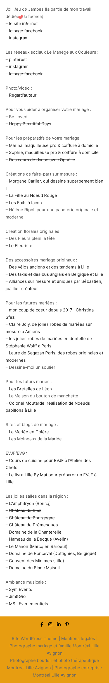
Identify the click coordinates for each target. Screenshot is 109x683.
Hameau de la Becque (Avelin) (38, 539)
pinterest (18, 59)
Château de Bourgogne (32, 517)
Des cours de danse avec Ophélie (42, 159)
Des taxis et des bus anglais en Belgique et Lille (56, 274)
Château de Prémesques (33, 524)
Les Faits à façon (25, 202)
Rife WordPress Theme (35, 638)
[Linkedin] (58, 624)
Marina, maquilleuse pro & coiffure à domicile (53, 145)
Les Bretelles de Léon (30, 388)
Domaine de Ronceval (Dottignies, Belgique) (52, 553)
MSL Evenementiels (28, 603)
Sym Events (20, 589)
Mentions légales (78, 638)
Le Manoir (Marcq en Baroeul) (38, 546)
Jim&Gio (17, 596)
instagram (19, 37)
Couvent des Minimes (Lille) (36, 560)
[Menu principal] (98, 18)
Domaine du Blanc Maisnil (34, 567)
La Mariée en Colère (29, 431)
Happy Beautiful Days (30, 123)
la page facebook (25, 73)
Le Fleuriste (20, 245)
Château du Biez (25, 510)
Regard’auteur (23, 95)
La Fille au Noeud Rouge (33, 195)
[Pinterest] (67, 624)
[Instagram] (50, 624)
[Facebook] (42, 624)
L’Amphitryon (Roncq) (30, 503)
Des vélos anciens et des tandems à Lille (49, 267)
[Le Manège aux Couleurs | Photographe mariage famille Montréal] (33, 18)
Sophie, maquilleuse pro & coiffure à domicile (54, 152)
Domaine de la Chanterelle (35, 532)
